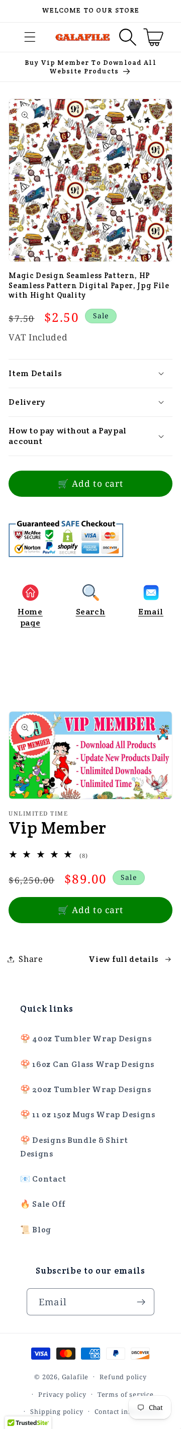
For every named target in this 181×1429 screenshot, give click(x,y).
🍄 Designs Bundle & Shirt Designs (74, 1147)
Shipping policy (56, 1411)
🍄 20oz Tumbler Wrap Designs (85, 1089)
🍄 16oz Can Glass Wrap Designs (87, 1064)
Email (150, 611)
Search (91, 611)
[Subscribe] (141, 1301)
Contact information (128, 1411)
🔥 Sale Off (43, 1204)
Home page (30, 617)
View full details (123, 959)
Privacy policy (62, 1394)
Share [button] (31, 958)
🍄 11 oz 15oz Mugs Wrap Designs (87, 1114)
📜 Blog (35, 1229)
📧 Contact (43, 1179)
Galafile (75, 1376)
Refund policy (123, 1376)
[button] (30, 37)
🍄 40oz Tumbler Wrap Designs (86, 1038)
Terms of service (126, 1394)
